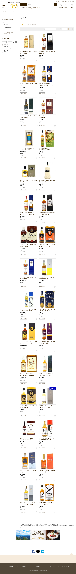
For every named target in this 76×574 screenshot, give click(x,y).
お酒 (14, 11)
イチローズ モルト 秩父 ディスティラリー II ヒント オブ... (47, 213)
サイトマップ (58, 1)
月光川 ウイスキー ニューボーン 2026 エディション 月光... (46, 406)
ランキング (41, 7)
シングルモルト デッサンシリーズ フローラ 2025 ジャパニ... (46, 374)
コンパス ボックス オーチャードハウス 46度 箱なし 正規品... (47, 149)
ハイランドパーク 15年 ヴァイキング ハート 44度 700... (47, 181)
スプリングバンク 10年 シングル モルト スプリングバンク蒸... (47, 245)
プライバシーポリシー (51, 566)
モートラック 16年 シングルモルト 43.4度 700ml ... (28, 471)
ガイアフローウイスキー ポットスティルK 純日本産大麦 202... (28, 310)
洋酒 (18, 11)
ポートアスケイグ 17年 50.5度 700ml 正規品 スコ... (27, 116)
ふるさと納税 (28, 7)
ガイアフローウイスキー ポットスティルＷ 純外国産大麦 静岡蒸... (47, 439)
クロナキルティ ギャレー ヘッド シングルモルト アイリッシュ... (47, 310)
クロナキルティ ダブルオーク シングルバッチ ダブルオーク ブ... (47, 84)
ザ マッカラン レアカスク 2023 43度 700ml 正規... (47, 116)
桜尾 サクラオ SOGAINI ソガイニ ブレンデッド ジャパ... (47, 503)
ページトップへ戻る (71, 554)
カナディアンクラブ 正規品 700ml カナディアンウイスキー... (28, 439)
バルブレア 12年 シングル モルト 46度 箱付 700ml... (28, 181)
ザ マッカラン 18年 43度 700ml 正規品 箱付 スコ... (47, 52)
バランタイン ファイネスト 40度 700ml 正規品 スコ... (28, 245)
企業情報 (11, 566)
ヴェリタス (22, 58)
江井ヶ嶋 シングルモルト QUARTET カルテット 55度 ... (47, 471)
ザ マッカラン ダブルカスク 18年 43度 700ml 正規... (28, 277)
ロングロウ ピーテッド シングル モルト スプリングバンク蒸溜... (28, 374)
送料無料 (35, 7)
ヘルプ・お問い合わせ (65, 1)
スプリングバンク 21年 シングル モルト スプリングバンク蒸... (28, 342)
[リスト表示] (72, 29)
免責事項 (38, 566)
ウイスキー (24, 11)
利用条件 (24, 566)
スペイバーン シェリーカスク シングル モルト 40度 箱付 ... (47, 342)
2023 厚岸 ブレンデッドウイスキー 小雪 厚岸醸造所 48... (47, 277)
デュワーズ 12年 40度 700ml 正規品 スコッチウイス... (28, 84)
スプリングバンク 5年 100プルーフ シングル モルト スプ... (28, 406)
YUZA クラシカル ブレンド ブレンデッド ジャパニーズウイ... (28, 503)
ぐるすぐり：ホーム (6, 11)
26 (47, 517)
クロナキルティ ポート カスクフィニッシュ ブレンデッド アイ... (28, 213)
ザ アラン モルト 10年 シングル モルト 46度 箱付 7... (28, 52)
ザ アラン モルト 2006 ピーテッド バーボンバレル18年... (28, 149)
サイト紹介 (72, 1)
